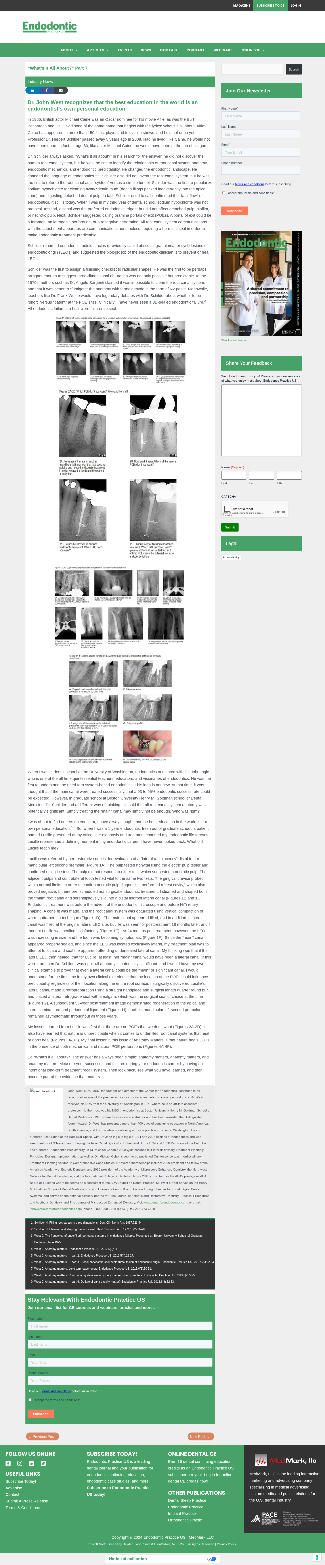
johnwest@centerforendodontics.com (56, 1209)
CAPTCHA (228, 496)
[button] (75, 50)
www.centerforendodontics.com (165, 1202)
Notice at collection (128, 1558)
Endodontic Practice (185, 1507)
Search (294, 69)
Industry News (40, 81)
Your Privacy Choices (179, 1558)
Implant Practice (182, 1513)
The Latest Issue (234, 340)
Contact (12, 1494)
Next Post (200, 1437)
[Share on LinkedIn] (32, 90)
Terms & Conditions (23, 1508)
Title (279, 483)
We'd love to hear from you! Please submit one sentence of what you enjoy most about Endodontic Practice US (260, 378)
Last (251, 483)
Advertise (14, 1488)
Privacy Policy (231, 557)
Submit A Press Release (27, 1501)
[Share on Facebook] (47, 90)
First (224, 483)
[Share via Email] (61, 90)
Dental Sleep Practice (187, 1500)
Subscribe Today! (21, 1481)
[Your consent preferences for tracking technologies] (317, 1557)
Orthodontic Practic (185, 1520)
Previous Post (41, 1437)
